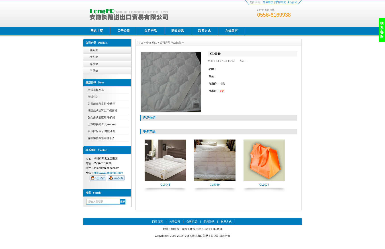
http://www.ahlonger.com (108, 172)
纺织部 (94, 57)
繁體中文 (280, 2)
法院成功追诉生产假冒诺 (102, 110)
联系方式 (204, 30)
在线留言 (231, 30)
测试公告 (93, 96)
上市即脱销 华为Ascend (102, 124)
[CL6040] (171, 82)
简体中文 (268, 2)
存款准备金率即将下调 (101, 138)
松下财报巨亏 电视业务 (101, 131)
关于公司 (123, 30)
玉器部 (94, 70)
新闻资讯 (177, 30)
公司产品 (150, 30)
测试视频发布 (96, 89)
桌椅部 (94, 63)
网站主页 (96, 30)
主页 (140, 42)
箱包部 (94, 50)
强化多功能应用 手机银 (101, 117)
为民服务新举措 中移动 (101, 103)
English (292, 2)
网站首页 (157, 221)
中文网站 (151, 42)
